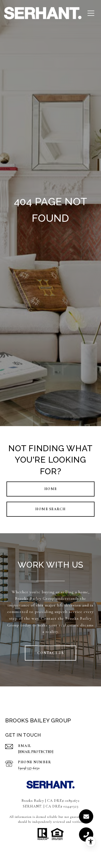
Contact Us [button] (50, 653)
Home (50, 489)
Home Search (50, 509)
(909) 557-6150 (29, 768)
